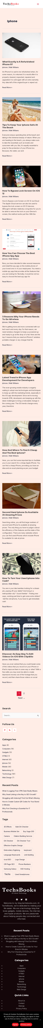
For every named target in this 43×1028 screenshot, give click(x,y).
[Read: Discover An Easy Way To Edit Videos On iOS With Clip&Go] (21, 633)
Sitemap (21, 1006)
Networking (6, 770)
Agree (15, 1024)
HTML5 (5, 756)
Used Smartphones (22, 874)
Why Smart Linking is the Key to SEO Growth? (19, 794)
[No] (40, 1020)
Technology (6, 774)
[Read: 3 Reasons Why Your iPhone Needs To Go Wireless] (21, 302)
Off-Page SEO (9, 864)
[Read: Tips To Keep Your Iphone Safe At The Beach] (21, 109)
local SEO (7, 859)
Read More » (7, 87)
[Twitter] (21, 899)
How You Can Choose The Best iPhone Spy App (18, 254)
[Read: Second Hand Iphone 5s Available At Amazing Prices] (21, 496)
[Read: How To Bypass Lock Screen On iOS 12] (21, 176)
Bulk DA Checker (22, 827)
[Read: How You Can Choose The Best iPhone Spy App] (21, 239)
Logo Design (20, 859)
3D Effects (8, 827)
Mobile (4, 767)
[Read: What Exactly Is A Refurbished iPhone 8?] (21, 45)
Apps (4, 745)
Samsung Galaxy (10, 869)
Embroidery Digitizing (12, 850)
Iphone (5, 67)
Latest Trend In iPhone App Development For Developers (18, 378)
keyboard (27, 850)
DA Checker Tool (23, 841)
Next (21, 698)
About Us (21, 1001)
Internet (5, 759)
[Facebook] (17, 899)
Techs (7, 874)
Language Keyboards (12, 855)
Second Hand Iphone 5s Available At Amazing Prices (20, 513)
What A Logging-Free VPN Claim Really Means (19, 791)
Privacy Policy (21, 1009)
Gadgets (5, 752)
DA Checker (8, 841)
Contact (21, 1003)
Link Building (29, 855)
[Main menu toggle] (38, 4)
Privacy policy (26, 1024)
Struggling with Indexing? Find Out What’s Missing (21, 798)
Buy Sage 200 (28, 831)
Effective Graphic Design (13, 845)
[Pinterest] (26, 899)
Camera (7, 836)
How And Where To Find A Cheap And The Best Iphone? (19, 451)
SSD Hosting (25, 869)
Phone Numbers (25, 864)
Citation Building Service (23, 836)
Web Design (7, 777)
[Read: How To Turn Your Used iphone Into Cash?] (21, 564)
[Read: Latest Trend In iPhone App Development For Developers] (21, 364)
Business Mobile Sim (11, 831)
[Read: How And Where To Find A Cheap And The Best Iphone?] (21, 434)
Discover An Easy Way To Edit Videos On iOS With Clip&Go (17, 655)
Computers (6, 749)
